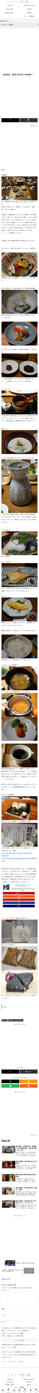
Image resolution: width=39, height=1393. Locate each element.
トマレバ (25, 886)
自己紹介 (28, 1382)
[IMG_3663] (19, 834)
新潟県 (5, 1020)
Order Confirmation (28, 1379)
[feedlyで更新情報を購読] (10, 1086)
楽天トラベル (19, 893)
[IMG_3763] (19, 982)
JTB (19, 899)
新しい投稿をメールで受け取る (13, 1336)
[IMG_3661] (19, 808)
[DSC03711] (19, 755)
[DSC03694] (19, 543)
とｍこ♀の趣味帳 (19, 1387)
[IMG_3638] (19, 705)
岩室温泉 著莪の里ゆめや (16, 1020)
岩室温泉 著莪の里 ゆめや (23, 885)
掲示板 (29, 1384)
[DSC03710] (19, 729)
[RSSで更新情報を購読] (29, 1086)
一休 (19, 902)
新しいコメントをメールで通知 (13, 1333)
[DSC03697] (19, 365)
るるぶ (18, 906)
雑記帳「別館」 (10, 1384)
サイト (3, 1321)
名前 (2, 1309)
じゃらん (19, 896)
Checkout (10, 1379)
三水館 (22, 776)
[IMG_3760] (19, 931)
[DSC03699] (19, 402)
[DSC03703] (19, 575)
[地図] (22, 890)
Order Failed (10, 1382)
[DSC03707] (19, 609)
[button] (29, 120)
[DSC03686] (19, 188)
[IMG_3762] (19, 958)
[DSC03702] (19, 442)
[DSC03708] (19, 486)
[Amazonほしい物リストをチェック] (29, 1081)
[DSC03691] (19, 646)
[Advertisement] (19, 51)
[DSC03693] (19, 301)
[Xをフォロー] (10, 1081)
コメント (5, 1290)
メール (3, 1315)
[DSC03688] (19, 333)
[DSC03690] (19, 678)
